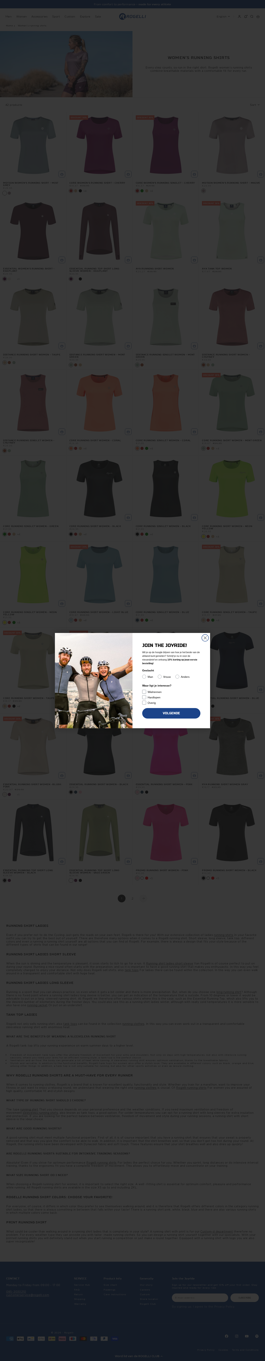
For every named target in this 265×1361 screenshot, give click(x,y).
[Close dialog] (205, 637)
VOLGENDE (171, 713)
